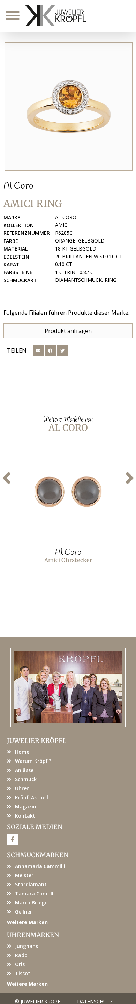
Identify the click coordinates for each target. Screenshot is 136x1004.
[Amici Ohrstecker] (68, 491)
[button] (38, 350)
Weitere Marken (27, 922)
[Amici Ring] (68, 106)
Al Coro (18, 186)
